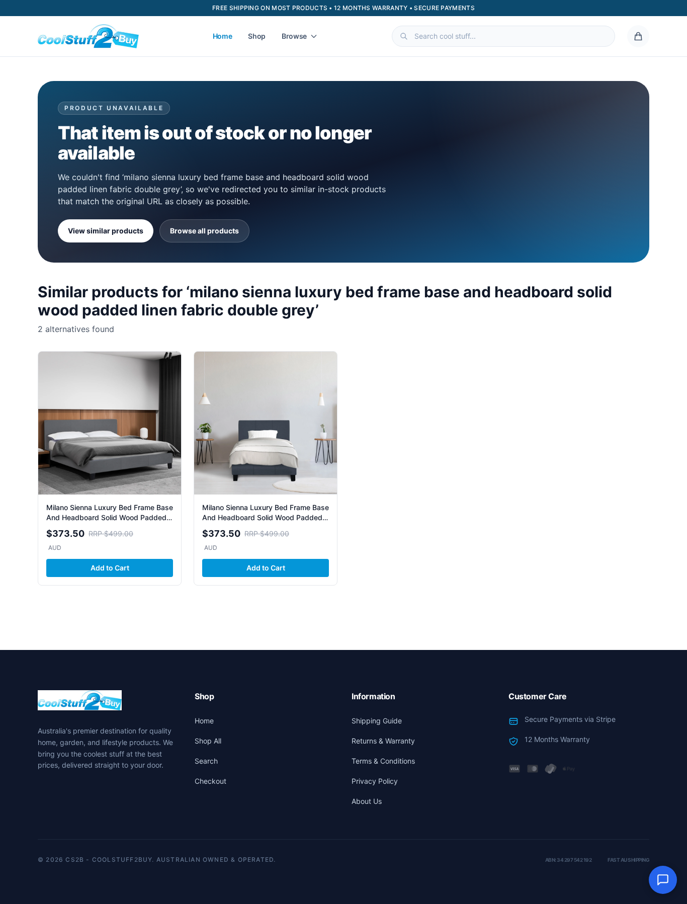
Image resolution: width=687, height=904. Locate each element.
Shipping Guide (377, 720)
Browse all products (204, 230)
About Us (367, 801)
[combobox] (503, 36)
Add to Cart (110, 567)
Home (222, 36)
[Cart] (638, 36)
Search (206, 761)
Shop (257, 36)
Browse (294, 36)
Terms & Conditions (383, 761)
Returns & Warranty (383, 740)
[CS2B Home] (88, 36)
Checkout (210, 781)
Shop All (208, 740)
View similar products (105, 230)
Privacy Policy (375, 781)
